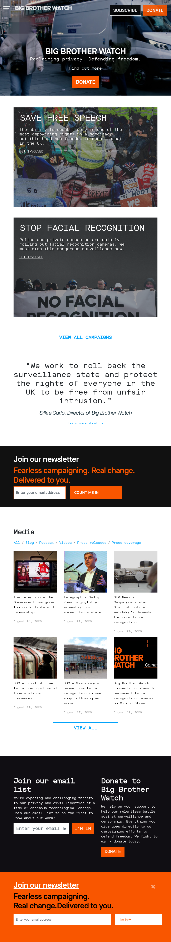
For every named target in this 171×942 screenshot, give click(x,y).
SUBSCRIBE (125, 10)
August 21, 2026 (78, 621)
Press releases (91, 542)
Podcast (46, 542)
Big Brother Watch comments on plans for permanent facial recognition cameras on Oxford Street (135, 693)
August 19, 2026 (28, 707)
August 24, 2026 (28, 621)
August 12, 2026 (128, 712)
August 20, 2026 (128, 631)
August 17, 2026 (78, 712)
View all (85, 728)
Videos (65, 542)
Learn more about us (85, 423)
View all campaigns (85, 337)
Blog (29, 542)
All (17, 542)
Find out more (85, 68)
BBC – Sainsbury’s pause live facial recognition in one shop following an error (82, 693)
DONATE (154, 10)
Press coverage (126, 542)
